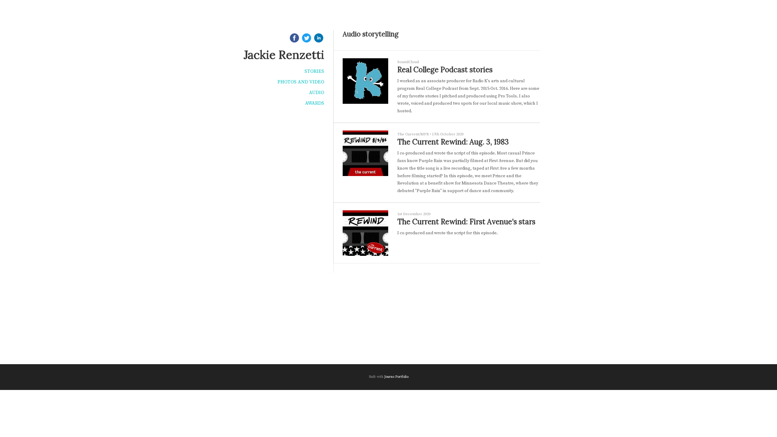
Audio (316, 93)
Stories (314, 71)
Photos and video (300, 82)
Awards (314, 103)
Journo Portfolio (396, 376)
